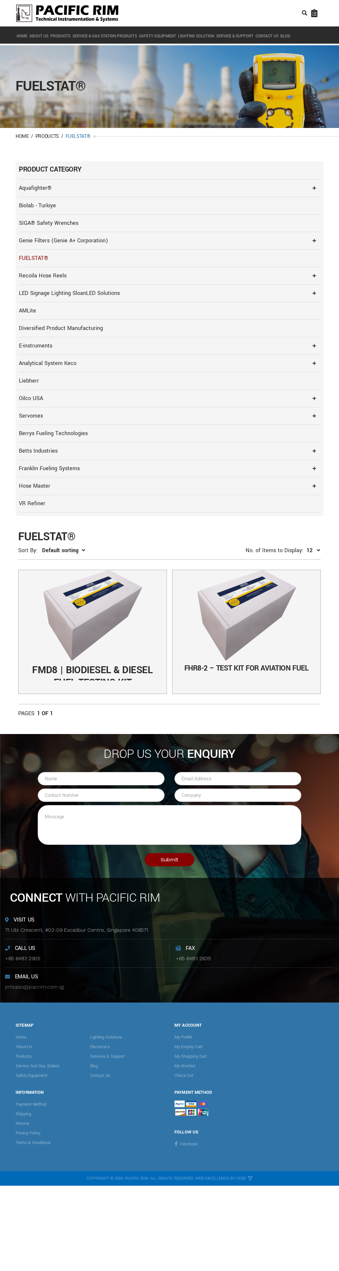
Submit (169, 859)
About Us (38, 36)
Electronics (100, 1047)
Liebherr (29, 381)
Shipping (23, 1114)
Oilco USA (31, 398)
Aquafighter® (35, 188)
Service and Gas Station (38, 1066)
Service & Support (235, 36)
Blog (285, 36)
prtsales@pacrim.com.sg (34, 987)
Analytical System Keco (47, 363)
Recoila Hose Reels (43, 275)
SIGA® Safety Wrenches (48, 223)
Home (22, 36)
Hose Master (34, 486)
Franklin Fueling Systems (49, 468)
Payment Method (31, 1104)
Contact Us (267, 36)
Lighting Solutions (106, 1037)
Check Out (183, 1076)
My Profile (183, 1037)
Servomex (31, 416)
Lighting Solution (196, 36)
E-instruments (35, 345)
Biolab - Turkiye (37, 205)
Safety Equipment (157, 36)
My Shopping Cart (190, 1056)
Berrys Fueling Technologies (53, 433)
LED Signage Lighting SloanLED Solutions (69, 293)
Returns (22, 1124)
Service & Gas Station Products (105, 36)
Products (60, 36)
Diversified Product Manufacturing (61, 328)
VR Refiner (32, 503)
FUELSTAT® (33, 258)
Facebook (189, 1144)
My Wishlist (184, 1066)
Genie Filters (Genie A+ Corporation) (63, 240)
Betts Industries (38, 451)
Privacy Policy (28, 1133)
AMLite (27, 310)
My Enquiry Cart (188, 1047)
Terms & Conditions (33, 1143)
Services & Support (107, 1056)
